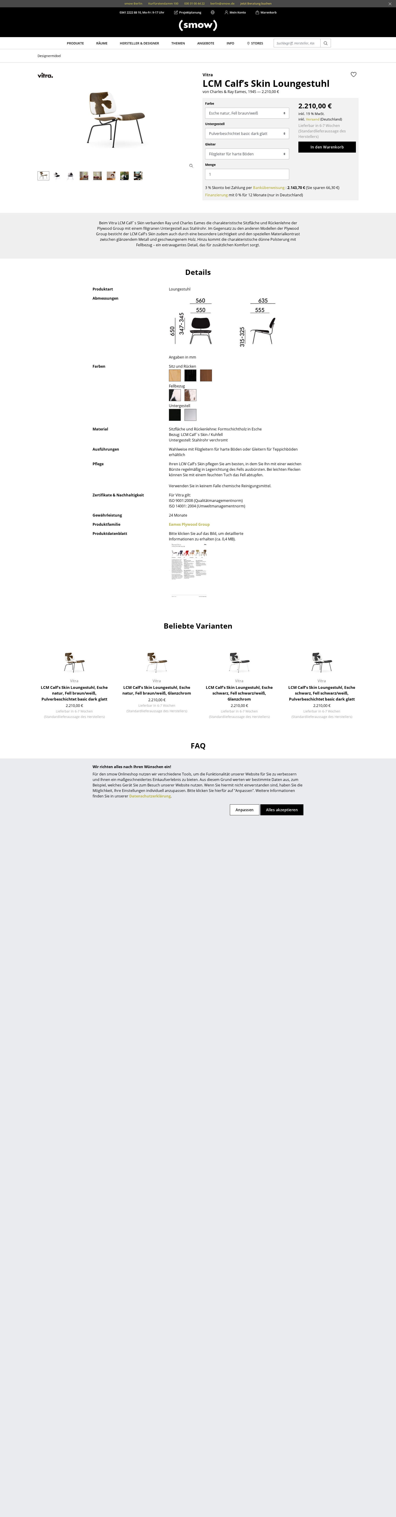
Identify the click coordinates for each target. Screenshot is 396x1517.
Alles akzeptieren (282, 809)
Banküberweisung (269, 187)
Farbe (209, 103)
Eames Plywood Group (189, 524)
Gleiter (210, 144)
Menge (210, 164)
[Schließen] (390, 4)
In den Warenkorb (327, 147)
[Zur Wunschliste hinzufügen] (353, 74)
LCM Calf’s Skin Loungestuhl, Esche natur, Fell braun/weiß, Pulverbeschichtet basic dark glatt (74, 693)
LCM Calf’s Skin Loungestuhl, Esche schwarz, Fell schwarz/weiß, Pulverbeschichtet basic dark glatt (321, 693)
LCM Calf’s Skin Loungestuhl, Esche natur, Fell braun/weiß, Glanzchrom (156, 690)
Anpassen (245, 809)
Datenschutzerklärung (150, 796)
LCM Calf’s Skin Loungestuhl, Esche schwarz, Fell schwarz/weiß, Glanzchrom (239, 693)
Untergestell (215, 124)
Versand (312, 119)
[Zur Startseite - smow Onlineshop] (198, 25)
